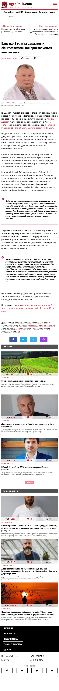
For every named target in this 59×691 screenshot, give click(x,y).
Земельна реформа (47, 12)
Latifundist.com (34, 127)
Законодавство (13, 644)
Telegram (48, 325)
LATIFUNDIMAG (36, 660)
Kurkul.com (48, 127)
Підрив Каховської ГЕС (13, 12)
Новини (8, 628)
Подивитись (11, 638)
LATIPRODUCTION (37, 656)
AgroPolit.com (20, 127)
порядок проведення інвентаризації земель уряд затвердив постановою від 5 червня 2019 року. (27, 308)
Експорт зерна (31, 12)
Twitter (40, 325)
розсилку (18, 328)
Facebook (32, 325)
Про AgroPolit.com (9, 656)
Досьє (7, 649)
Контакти (5, 660)
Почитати (9, 633)
